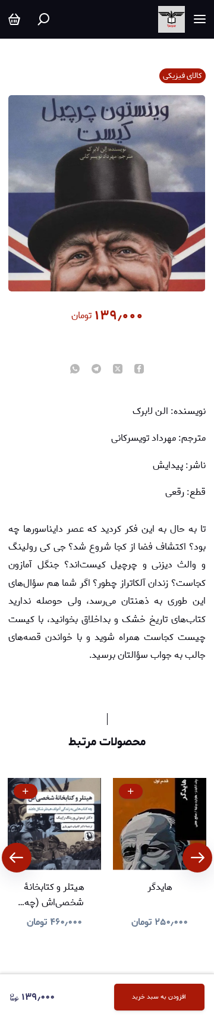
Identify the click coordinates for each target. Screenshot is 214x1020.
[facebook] (139, 370)
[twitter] (117, 370)
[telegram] (96, 370)
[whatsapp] (75, 370)
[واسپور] (171, 19)
